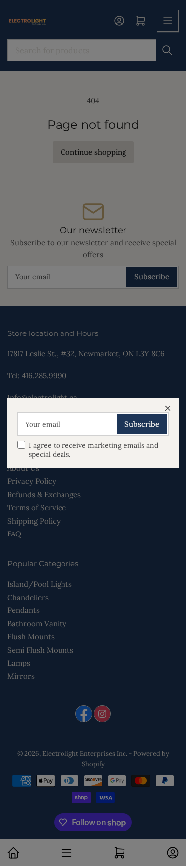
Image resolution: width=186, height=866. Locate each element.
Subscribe (141, 424)
